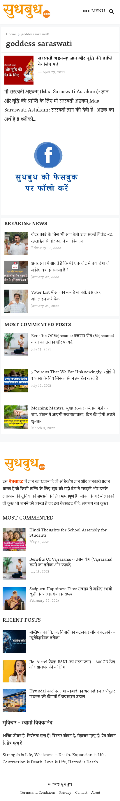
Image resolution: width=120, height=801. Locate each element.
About (95, 793)
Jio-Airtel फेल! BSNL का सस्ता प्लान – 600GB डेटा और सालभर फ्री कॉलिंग (72, 665)
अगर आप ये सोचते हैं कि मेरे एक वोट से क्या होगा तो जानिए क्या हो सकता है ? (70, 267)
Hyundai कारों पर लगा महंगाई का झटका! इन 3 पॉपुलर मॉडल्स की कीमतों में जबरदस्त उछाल (72, 694)
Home (11, 34)
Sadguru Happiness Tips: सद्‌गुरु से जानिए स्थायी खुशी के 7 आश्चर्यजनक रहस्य (70, 592)
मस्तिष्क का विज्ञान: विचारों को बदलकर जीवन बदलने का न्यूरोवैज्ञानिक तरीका (72, 635)
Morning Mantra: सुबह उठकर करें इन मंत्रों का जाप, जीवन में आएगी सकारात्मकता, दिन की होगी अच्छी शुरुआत (73, 415)
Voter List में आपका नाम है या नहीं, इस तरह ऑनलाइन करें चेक (65, 296)
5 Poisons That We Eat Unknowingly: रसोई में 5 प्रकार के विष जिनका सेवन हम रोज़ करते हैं (73, 375)
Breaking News (25, 224)
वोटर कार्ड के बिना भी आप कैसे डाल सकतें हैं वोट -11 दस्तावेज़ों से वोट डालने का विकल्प (72, 238)
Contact (81, 793)
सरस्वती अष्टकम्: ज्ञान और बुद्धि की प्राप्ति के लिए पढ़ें (75, 61)
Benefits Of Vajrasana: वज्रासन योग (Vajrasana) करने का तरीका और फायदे (72, 339)
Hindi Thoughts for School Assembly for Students (68, 533)
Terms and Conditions (37, 793)
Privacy (65, 793)
